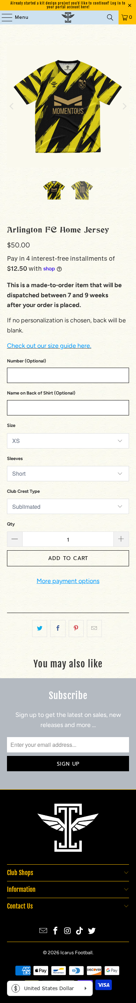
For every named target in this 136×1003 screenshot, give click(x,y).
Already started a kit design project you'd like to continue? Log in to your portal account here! (68, 5)
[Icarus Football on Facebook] (55, 931)
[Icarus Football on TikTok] (80, 931)
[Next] (123, 106)
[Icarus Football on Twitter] (92, 931)
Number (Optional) (26, 360)
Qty (11, 524)
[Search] (110, 17)
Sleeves (15, 458)
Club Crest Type (23, 491)
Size (11, 425)
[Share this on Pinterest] (76, 628)
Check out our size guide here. (49, 346)
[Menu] (3, 17)
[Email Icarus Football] (43, 931)
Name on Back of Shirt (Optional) (41, 393)
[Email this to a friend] (94, 628)
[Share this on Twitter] (39, 628)
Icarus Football (76, 953)
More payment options (68, 581)
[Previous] (12, 106)
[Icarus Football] (68, 17)
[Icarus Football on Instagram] (67, 931)
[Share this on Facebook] (57, 628)
